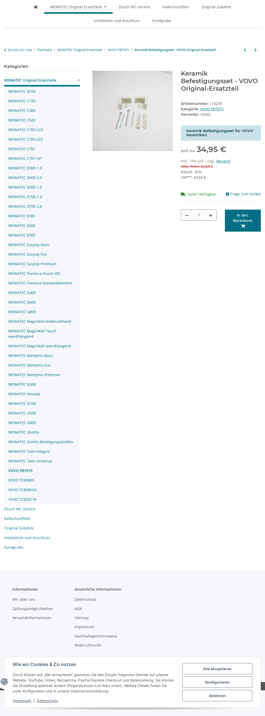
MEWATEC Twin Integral (29, 451)
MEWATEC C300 (21, 110)
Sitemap (82, 617)
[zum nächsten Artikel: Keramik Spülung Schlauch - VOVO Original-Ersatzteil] (255, 49)
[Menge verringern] (187, 215)
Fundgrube (13, 547)
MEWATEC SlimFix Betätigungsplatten (40, 441)
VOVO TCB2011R (22, 499)
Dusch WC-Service (19, 508)
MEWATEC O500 (22, 413)
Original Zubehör (19, 528)
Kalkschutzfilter (17, 518)
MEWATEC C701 (21, 148)
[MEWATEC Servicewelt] (35, 7)
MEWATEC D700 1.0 (25, 196)
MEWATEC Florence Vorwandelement (40, 283)
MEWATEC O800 (22, 422)
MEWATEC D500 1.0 (25, 187)
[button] (42, 81)
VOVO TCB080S (21, 480)
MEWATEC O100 (22, 403)
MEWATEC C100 (21, 100)
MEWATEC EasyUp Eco (27, 254)
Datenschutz (47, 700)
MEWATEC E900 (21, 235)
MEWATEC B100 (21, 91)
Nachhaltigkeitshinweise (96, 636)
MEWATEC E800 (21, 225)
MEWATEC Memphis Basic (30, 355)
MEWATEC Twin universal (30, 461)
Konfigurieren (217, 682)
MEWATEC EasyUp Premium (32, 263)
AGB (78, 608)
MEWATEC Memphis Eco (29, 365)
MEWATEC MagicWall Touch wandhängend (32, 333)
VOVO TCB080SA (22, 489)
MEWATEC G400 (22, 292)
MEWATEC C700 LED (25, 139)
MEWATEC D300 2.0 (25, 177)
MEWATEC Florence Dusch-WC (34, 273)
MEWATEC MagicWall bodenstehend (39, 321)
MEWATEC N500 (22, 384)
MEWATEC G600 (22, 302)
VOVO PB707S (212, 108)
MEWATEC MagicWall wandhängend (39, 345)
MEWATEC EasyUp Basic (29, 244)
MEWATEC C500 (21, 120)
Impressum (22, 700)
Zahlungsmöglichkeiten (32, 608)
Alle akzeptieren (217, 669)
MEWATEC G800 (22, 311)
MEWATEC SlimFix (23, 432)
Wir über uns (23, 599)
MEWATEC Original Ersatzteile (30, 80)
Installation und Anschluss (27, 537)
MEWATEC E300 (21, 215)
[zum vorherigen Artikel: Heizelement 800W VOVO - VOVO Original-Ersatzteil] (245, 49)
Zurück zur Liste (20, 49)
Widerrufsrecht (88, 645)
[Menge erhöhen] (210, 215)
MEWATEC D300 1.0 (25, 168)
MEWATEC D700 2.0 (25, 206)
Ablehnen (217, 695)
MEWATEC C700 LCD (25, 129)
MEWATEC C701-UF (24, 158)
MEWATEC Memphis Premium (34, 374)
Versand (223, 161)
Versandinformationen (31, 617)
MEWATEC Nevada (24, 393)
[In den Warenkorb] (96, 67)
